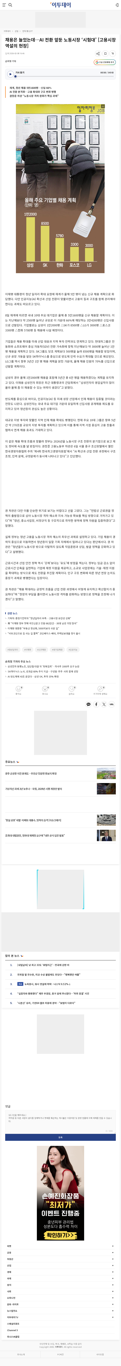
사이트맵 (100, 1354)
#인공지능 (73, 649)
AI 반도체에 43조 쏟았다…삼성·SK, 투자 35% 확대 (33, 676)
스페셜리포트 (13, 1323)
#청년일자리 (13, 649)
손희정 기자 (10, 61)
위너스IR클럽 (13, 1336)
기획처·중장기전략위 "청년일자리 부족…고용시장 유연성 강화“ (39, 618)
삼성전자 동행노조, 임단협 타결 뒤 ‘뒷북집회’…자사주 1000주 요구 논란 (43, 666)
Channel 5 (12, 1330)
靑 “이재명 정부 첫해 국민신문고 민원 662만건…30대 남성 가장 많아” (42, 623)
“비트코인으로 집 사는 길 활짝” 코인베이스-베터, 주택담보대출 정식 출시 (44, 633)
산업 (16, 31)
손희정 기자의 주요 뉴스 (18, 661)
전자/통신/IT (27, 31)
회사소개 (21, 1354)
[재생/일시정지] (10, 74)
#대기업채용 (57, 649)
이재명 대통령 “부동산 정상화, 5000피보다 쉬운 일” (33, 628)
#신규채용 (41, 649)
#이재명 (27, 649)
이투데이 (7, 31)
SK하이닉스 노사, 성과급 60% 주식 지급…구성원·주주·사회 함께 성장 (43, 671)
